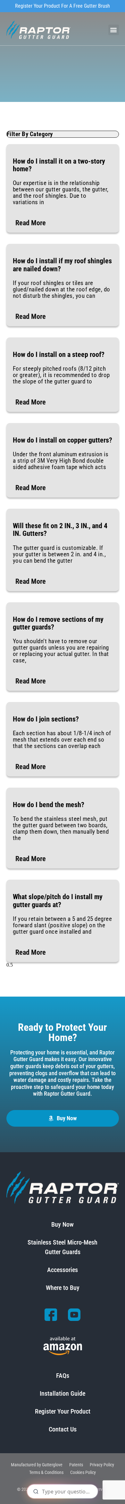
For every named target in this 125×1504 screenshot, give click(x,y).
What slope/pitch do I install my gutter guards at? (58, 900)
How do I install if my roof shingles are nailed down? (62, 265)
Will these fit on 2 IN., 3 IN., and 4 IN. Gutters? (60, 529)
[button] (113, 30)
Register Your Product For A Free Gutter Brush (62, 6)
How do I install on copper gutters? (62, 440)
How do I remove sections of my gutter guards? (58, 623)
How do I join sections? (46, 719)
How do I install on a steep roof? (58, 355)
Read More (30, 223)
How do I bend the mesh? (48, 805)
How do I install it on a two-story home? (59, 165)
